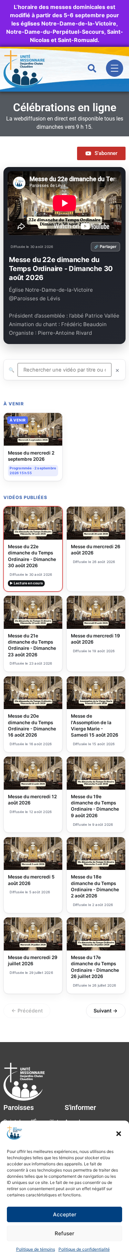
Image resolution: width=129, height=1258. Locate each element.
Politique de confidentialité (84, 1249)
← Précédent (27, 1010)
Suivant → (106, 1010)
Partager (108, 246)
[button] (118, 1133)
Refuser (64, 1233)
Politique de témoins (35, 1249)
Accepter (64, 1214)
